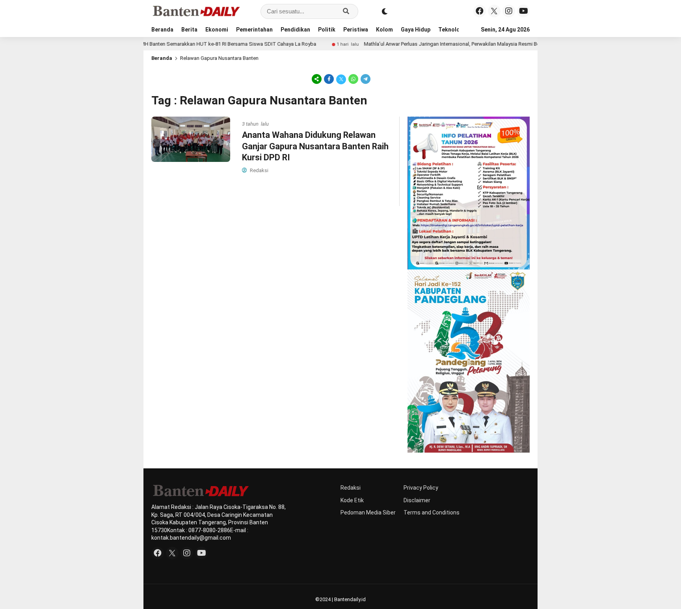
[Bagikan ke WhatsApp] (353, 79)
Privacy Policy (421, 488)
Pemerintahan (254, 29)
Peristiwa (355, 29)
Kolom (384, 29)
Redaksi (350, 488)
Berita (189, 29)
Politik (326, 29)
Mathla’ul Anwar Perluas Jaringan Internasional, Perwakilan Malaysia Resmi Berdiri (435, 44)
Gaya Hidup (415, 29)
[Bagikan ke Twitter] (341, 79)
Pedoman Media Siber (368, 512)
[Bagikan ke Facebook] (329, 79)
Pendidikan (295, 29)
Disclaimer (417, 500)
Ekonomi (216, 29)
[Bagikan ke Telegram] (364, 79)
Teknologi (451, 29)
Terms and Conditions (432, 512)
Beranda (162, 29)
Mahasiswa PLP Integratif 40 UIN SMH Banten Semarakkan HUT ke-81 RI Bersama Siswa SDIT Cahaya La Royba (169, 44)
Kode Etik (352, 500)
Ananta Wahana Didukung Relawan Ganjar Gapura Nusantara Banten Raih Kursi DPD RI (315, 146)
